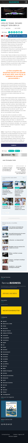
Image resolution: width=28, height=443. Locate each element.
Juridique (5, 361)
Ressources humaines (8, 375)
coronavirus (5, 340)
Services (5, 385)
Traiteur (5, 392)
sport (4, 387)
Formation (5, 356)
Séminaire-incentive (8, 382)
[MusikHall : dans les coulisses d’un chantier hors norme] (20, 201)
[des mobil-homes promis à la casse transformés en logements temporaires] (20, 185)
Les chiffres (5, 363)
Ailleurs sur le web (7, 323)
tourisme (5, 389)
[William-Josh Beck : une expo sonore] (5, 255)
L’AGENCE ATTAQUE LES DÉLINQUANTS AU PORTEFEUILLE (7, 169)
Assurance (5, 328)
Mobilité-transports (7, 370)
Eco (3, 345)
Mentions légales (13, 436)
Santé (4, 380)
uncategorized (6, 394)
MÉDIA (4, 368)
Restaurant (5, 378)
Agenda (4, 321)
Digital (4, 342)
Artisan (4, 326)
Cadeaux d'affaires (7, 333)
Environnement (6, 352)
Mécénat (5, 366)
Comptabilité (6, 337)
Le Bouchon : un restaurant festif (16, 240)
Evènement (5, 354)
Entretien (3, 20)
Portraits (5, 373)
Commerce (5, 335)
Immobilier (5, 359)
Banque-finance (7, 330)
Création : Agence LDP (18, 434)
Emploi (4, 347)
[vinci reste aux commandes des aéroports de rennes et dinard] (7, 185)
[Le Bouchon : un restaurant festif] (7, 201)
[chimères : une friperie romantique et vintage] (5, 261)
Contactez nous (6, 434)
